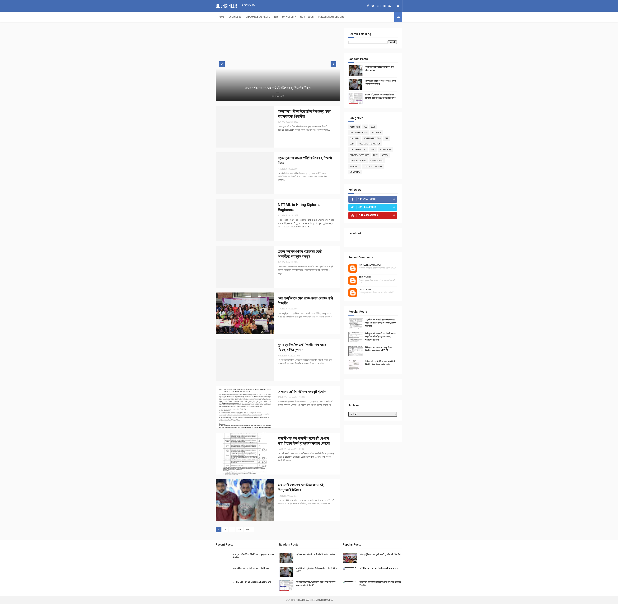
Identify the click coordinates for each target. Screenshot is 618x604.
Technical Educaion (373, 166)
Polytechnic (385, 150)
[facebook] (367, 6)
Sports (385, 155)
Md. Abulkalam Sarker (370, 265)
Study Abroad (376, 161)
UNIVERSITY (289, 17)
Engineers (355, 138)
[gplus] (378, 6)
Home (221, 17)
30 (239, 529)
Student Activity (358, 161)
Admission (355, 127)
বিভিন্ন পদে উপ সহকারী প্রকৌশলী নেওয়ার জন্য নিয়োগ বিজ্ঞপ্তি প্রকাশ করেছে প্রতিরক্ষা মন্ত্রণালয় (380, 336)
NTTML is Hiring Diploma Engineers (252, 582)
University (355, 172)
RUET (375, 155)
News (373, 150)
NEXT (249, 529)
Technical (355, 166)
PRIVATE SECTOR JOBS (331, 17)
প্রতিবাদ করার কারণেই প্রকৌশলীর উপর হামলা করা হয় (315, 554)
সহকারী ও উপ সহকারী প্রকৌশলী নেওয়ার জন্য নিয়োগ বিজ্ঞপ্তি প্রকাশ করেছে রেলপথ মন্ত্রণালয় (380, 322)
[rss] (389, 6)
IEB (276, 17)
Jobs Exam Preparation (369, 144)
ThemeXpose (303, 600)
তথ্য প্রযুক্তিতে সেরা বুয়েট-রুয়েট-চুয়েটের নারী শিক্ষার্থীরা (380, 554)
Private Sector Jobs (359, 155)
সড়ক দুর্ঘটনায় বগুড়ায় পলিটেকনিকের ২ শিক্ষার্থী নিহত (278, 88)
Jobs (352, 144)
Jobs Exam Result (358, 150)
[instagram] (384, 6)
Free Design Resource (322, 600)
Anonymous (365, 277)
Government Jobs (372, 138)
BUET (373, 127)
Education (376, 133)
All (365, 127)
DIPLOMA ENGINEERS (258, 17)
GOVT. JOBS (307, 17)
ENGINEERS (235, 17)
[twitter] (373, 6)
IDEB (386, 138)
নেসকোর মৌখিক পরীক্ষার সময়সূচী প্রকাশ (302, 391)
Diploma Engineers (359, 133)
